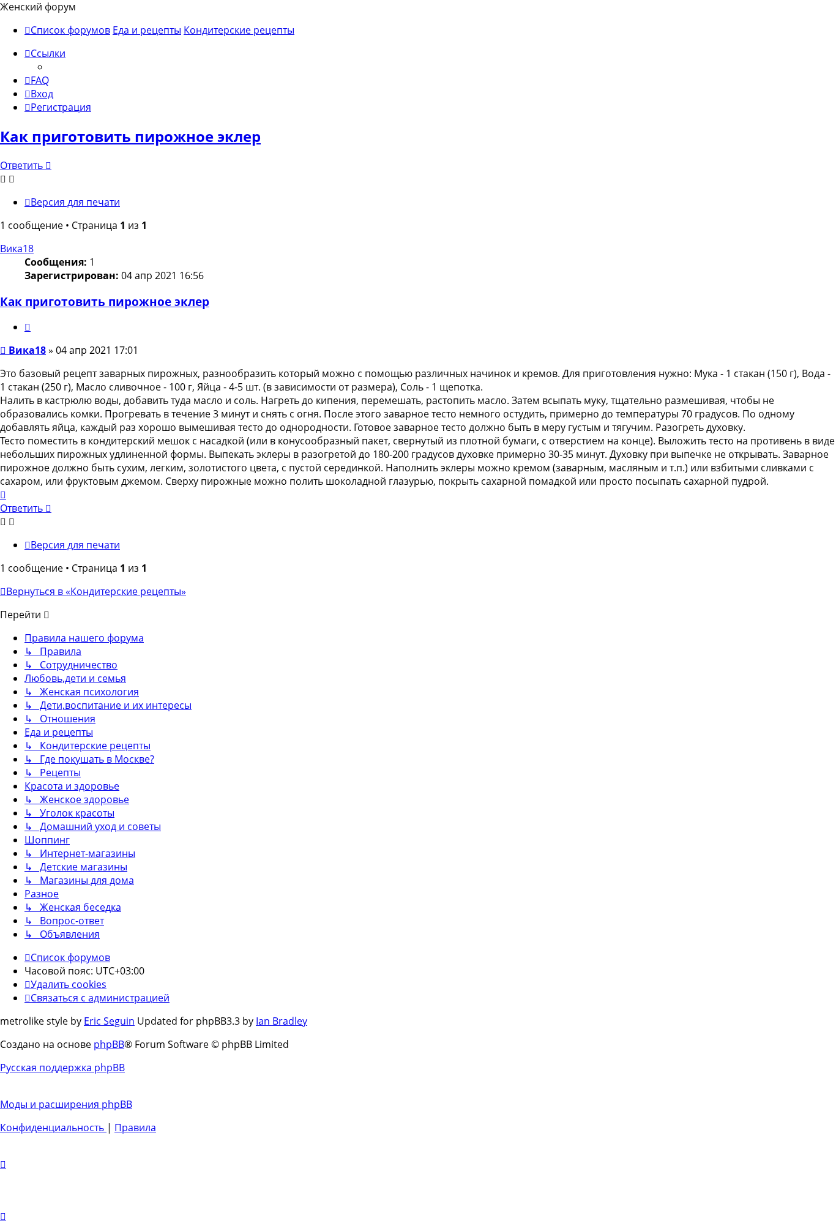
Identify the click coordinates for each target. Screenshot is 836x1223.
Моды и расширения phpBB (66, 1104)
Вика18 (17, 248)
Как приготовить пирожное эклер (130, 136)
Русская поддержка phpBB (62, 1067)
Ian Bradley (281, 1021)
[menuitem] (36, 80)
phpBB (109, 1044)
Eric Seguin (109, 1021)
